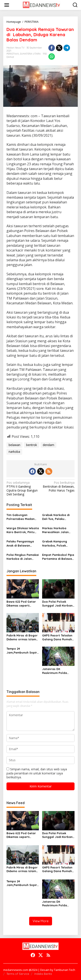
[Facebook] (32, 471)
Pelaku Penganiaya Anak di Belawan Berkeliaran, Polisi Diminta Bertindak (20, 543)
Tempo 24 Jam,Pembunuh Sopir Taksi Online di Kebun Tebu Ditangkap (21, 650)
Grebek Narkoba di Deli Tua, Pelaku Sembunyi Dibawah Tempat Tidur (56, 517)
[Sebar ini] (51, 48)
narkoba (14, 451)
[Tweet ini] (59, 48)
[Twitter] (40, 471)
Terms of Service (17, 973)
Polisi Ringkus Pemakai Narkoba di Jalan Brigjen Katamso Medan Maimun (22, 557)
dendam (48, 445)
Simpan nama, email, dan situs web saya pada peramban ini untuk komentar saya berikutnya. (36, 773)
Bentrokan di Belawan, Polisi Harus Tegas (59, 486)
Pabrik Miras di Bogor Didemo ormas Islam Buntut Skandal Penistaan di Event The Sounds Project (22, 637)
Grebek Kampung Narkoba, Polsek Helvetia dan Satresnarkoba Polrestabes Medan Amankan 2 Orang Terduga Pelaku (56, 543)
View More (41, 921)
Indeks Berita (43, 973)
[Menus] (6, 5)
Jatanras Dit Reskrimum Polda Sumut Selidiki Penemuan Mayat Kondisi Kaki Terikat (56, 671)
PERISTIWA (12, 53)
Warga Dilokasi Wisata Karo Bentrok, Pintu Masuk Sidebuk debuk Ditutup (22, 530)
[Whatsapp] (51, 56)
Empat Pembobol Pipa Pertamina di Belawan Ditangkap (58, 557)
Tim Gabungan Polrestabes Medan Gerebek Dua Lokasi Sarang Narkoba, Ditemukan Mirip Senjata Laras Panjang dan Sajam (20, 517)
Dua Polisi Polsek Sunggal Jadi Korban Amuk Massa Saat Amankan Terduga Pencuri (57, 603)
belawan (14, 445)
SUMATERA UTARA (30, 53)
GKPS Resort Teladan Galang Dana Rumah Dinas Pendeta (57, 637)
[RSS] (48, 471)
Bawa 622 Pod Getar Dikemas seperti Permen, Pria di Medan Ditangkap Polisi (22, 603)
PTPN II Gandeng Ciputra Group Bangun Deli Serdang (22, 488)
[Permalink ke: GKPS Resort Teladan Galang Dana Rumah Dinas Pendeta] (58, 622)
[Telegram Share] (67, 48)
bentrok (31, 445)
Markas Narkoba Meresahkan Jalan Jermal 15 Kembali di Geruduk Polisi (57, 530)
